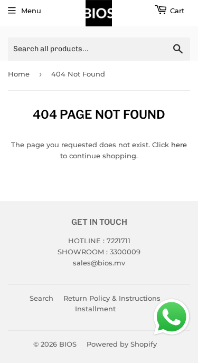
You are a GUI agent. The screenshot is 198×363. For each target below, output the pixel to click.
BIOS (68, 344)
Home (19, 74)
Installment (95, 308)
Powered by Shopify (122, 344)
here (179, 144)
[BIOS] (99, 13)
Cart (177, 10)
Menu (31, 10)
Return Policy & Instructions (112, 298)
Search (41, 298)
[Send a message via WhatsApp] (171, 317)
